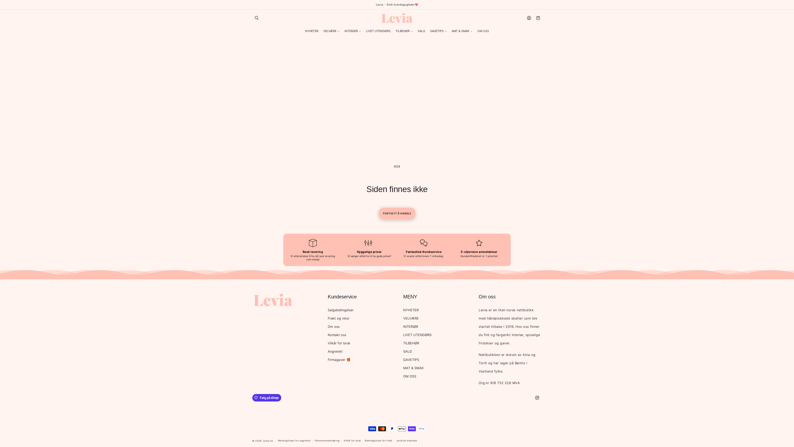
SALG (407, 351)
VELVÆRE (411, 318)
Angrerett (335, 351)
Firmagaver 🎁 (339, 360)
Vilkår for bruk (339, 343)
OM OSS (409, 376)
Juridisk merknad (406, 440)
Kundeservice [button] (342, 296)
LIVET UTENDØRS (417, 335)
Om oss (334, 326)
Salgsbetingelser (341, 310)
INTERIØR (410, 326)
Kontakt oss (337, 335)
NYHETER (411, 310)
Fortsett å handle (397, 213)
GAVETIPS (411, 360)
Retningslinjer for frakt (378, 440)
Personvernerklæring (327, 440)
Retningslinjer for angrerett (294, 440)
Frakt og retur (338, 318)
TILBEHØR (411, 343)
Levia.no (268, 440)
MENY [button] (410, 296)
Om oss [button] (487, 296)
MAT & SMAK (413, 368)
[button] (256, 18)
